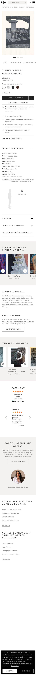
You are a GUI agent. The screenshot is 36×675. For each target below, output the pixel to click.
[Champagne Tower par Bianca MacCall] (18, 264)
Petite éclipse (12, 369)
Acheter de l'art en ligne (10, 7)
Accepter (9, 671)
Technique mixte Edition (11, 554)
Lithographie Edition (9, 551)
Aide (5, 62)
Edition (21, 7)
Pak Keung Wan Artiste (10, 513)
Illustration (10, 158)
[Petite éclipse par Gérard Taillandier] (18, 357)
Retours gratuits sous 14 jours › (14, 116)
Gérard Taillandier (16, 371)
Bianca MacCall (13, 70)
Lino (15, 156)
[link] (25, 2)
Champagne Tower (14, 276)
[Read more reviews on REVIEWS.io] (18, 401)
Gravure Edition (8, 544)
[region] (18, 418)
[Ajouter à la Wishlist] (25, 271)
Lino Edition (6, 547)
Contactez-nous (13, 329)
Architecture (11, 161)
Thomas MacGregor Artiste (12, 510)
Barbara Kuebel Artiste (10, 520)
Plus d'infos (15, 666)
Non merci (26, 671)
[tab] (18, 148)
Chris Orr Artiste (8, 517)
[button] (33, 2)
